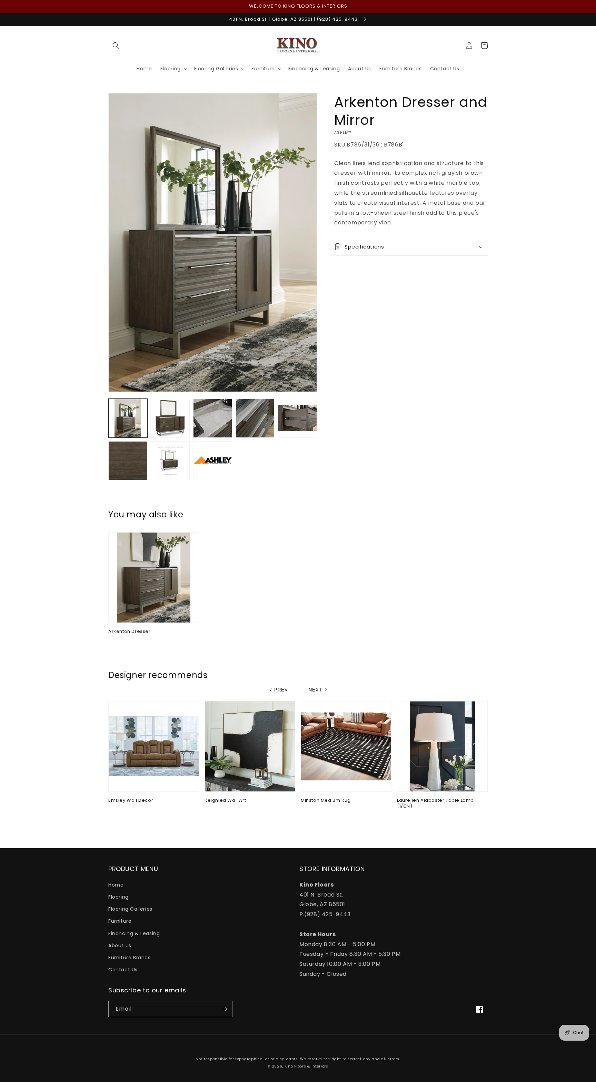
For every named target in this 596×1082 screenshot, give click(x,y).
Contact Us (123, 969)
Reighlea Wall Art (225, 800)
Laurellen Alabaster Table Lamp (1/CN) (435, 803)
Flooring (118, 896)
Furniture (119, 921)
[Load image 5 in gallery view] (297, 418)
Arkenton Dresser (129, 632)
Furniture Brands (129, 957)
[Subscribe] (224, 1009)
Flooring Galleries (130, 909)
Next (315, 689)
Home (115, 884)
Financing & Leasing (134, 933)
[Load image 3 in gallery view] (212, 418)
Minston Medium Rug (326, 800)
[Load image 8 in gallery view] (212, 460)
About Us (119, 945)
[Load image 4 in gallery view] (255, 418)
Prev (281, 689)
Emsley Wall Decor (130, 800)
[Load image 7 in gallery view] (170, 460)
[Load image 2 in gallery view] (170, 418)
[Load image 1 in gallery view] (127, 418)
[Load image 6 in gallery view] (127, 460)
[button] (115, 45)
